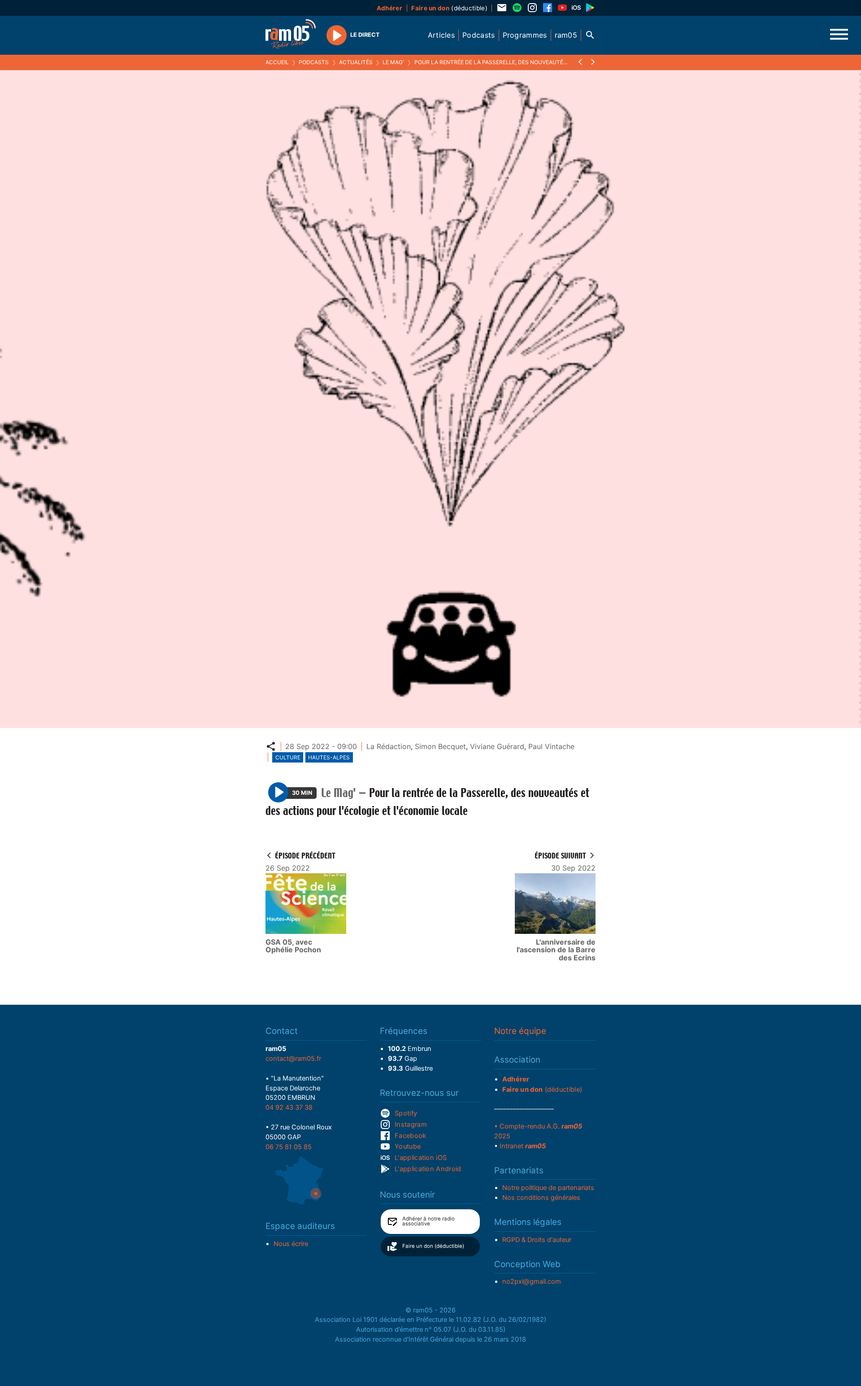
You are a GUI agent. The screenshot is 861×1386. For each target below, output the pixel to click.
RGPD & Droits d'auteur (536, 1240)
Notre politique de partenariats (548, 1188)
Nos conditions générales (541, 1198)
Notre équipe (520, 1031)
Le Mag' (393, 62)
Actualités (356, 62)
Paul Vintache (551, 746)
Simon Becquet (440, 746)
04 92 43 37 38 (289, 1107)
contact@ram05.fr (293, 1059)
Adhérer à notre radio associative (428, 1221)
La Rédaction (388, 746)
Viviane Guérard (497, 746)
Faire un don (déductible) (433, 1246)
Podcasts (314, 62)
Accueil (277, 62)
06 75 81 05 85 (288, 1147)
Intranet (523, 1146)
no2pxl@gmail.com (531, 1281)
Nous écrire (291, 1244)
